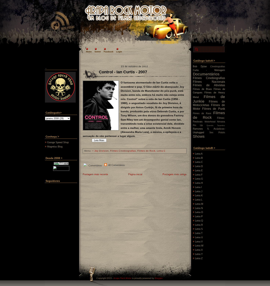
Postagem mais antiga (174, 174)
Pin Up (198, 125)
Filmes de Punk (213, 108)
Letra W (199, 245)
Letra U (199, 237)
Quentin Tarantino (216, 125)
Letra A (199, 153)
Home (89, 52)
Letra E (199, 170)
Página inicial (135, 174)
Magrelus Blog (54, 146)
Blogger (159, 278)
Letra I (198, 187)
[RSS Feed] (62, 21)
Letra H (199, 183)
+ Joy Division (100, 151)
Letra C (161, 151)
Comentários (95, 165)
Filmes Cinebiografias (123, 151)
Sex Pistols (217, 132)
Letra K (199, 195)
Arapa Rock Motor (123, 278)
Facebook (108, 52)
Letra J (198, 191)
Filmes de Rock (146, 151)
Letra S (199, 229)
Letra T (199, 233)
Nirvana (221, 121)
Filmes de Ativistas (209, 85)
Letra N (199, 208)
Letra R (199, 225)
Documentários (206, 74)
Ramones (198, 128)
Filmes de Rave (202, 113)
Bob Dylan (200, 66)
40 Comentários (116, 165)
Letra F (199, 174)
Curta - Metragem (209, 70)
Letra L (198, 199)
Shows (199, 136)
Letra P (199, 216)
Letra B (199, 158)
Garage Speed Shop (58, 142)
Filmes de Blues (202, 89)
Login (119, 52)
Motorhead (210, 121)
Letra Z (199, 258)
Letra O (199, 212)
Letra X (199, 250)
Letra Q (199, 220)
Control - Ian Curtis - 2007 (123, 72)
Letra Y (199, 254)
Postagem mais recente (95, 174)
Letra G (199, 178)
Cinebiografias (217, 66)
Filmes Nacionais (209, 81)
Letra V (199, 241)
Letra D (199, 166)
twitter (98, 52)
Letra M (199, 204)
